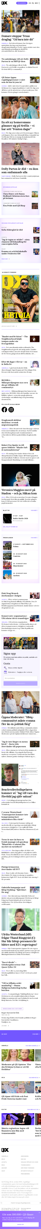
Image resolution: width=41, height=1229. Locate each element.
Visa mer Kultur (32, 1109)
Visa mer (34, 510)
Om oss (23, 1159)
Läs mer (4, 1025)
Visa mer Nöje (33, 1077)
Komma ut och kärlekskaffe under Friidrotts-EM (14, 252)
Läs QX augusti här (8, 326)
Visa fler (5, 259)
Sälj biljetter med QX (10, 526)
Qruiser (4, 1168)
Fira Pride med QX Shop (14, 205)
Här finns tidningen (27, 1168)
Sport (4, 249)
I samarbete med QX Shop (11, 203)
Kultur (4, 227)
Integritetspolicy (27, 1171)
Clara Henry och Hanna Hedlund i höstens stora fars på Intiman (16, 196)
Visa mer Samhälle (32, 1045)
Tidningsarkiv (25, 1165)
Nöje (3, 1159)
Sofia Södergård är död (12, 230)
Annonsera (25, 1156)
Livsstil (4, 237)
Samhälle (5, 1156)
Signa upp (20, 1224)
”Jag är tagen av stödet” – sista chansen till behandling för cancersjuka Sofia (16, 241)
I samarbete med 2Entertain (12, 191)
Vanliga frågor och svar (29, 1162)
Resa (3, 1165)
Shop (3, 1171)
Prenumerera (21, 3)
